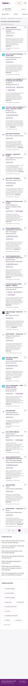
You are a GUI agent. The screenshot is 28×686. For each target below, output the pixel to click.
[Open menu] (25, 3)
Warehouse (21, 602)
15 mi (23, 9)
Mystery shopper (10, 588)
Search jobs (3, 18)
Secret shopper (10, 593)
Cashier (8, 620)
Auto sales (8, 602)
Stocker (8, 611)
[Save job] (25, 27)
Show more (8, 46)
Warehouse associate (12, 615)
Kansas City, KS (11, 18)
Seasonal (18, 620)
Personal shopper (10, 597)
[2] (19, 530)
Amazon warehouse (11, 606)
